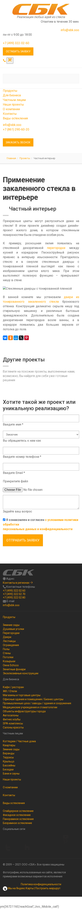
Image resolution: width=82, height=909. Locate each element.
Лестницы (9, 641)
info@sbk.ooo (70, 30)
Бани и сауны (11, 773)
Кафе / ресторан (13, 687)
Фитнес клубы (11, 719)
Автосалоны (10, 715)
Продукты (10, 91)
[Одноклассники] (10, 338)
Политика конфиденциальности (41, 884)
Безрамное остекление (17, 823)
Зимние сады (11, 624)
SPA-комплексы (13, 723)
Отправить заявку (22, 540)
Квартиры (9, 745)
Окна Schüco (11, 665)
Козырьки (9, 661)
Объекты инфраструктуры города (24, 711)
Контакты (10, 114)
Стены (7, 653)
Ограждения (11, 645)
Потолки (8, 657)
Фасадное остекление (17, 814)
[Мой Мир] (16, 338)
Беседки (8, 769)
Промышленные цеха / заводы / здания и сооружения (37, 703)
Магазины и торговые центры (21, 695)
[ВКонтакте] (5, 338)
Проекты (24, 158)
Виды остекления (15, 118)
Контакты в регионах (16, 582)
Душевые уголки (13, 629)
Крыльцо (8, 761)
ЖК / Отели (10, 691)
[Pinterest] (26, 338)
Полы (6, 649)
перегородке (56, 248)
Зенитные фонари (14, 669)
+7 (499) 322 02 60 (14, 590)
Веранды (8, 753)
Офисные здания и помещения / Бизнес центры (33, 699)
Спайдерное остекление (18, 810)
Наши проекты (13, 104)
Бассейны (9, 765)
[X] (21, 338)
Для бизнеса (12, 95)
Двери (7, 637)
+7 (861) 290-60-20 (16, 129)
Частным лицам (14, 100)
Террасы (8, 757)
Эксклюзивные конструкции (20, 673)
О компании (11, 109)
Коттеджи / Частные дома (19, 741)
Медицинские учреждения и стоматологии (30, 707)
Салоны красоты (13, 727)
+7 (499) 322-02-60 (16, 43)
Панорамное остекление (18, 819)
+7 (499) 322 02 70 (14, 594)
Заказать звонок (18, 142)
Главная (11, 158)
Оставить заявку (18, 51)
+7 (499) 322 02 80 (14, 597)
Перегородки (11, 633)
